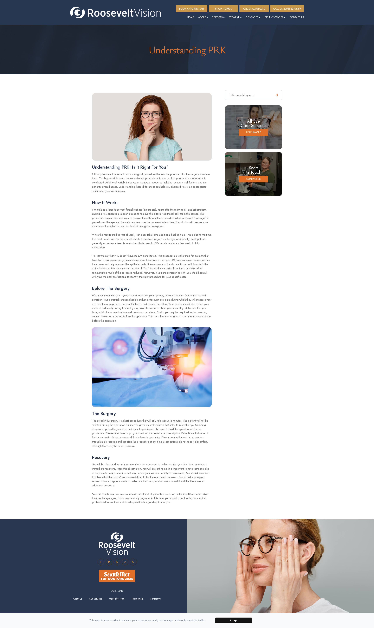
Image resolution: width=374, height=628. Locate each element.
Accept (233, 620)
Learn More (253, 132)
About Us (77, 598)
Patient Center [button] (273, 17)
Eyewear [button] (234, 17)
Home (190, 17)
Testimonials (137, 598)
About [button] (202, 17)
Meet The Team (116, 598)
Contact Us (297, 17)
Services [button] (217, 17)
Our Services (95, 598)
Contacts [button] (252, 17)
